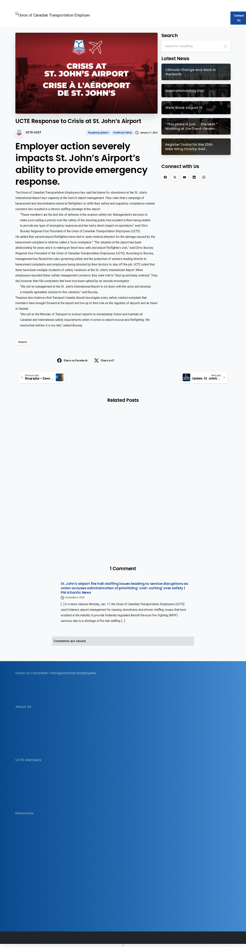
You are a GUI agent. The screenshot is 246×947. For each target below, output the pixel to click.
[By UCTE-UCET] (23, 446)
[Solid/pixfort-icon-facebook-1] (18, 698)
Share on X (107, 360)
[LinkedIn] (194, 177)
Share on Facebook (76, 360)
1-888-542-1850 (195, 4)
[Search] (225, 46)
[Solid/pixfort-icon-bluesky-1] (45, 698)
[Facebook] (165, 177)
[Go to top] (123, 945)
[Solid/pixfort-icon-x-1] (25, 698)
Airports (22, 342)
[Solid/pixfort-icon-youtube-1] (31, 698)
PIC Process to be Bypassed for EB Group (45, 474)
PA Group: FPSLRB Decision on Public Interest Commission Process (195, 477)
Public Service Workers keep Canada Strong (118, 481)
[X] (175, 177)
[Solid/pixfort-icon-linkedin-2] (38, 698)
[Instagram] (204, 177)
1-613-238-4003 (163, 4)
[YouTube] (184, 177)
